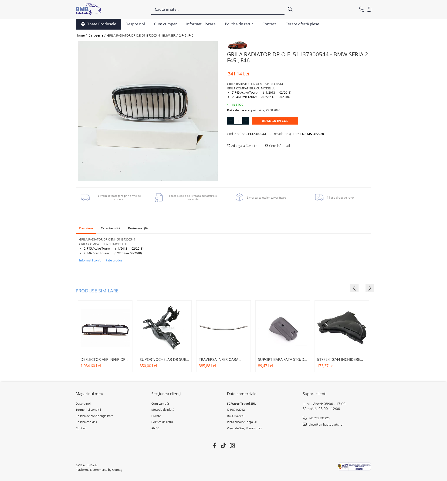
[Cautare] (290, 9)
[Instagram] (232, 445)
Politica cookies (86, 422)
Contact (269, 24)
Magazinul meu (89, 393)
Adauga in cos (275, 121)
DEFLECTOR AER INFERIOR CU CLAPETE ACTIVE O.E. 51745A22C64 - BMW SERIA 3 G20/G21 (105, 359)
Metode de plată (162, 409)
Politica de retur (239, 24)
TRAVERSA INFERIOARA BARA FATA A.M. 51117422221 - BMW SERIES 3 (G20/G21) (223, 359)
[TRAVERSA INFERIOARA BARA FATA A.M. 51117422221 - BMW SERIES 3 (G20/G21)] (223, 327)
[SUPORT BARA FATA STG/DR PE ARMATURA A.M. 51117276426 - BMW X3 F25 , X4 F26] (282, 327)
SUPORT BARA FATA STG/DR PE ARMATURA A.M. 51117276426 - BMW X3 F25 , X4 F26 (282, 359)
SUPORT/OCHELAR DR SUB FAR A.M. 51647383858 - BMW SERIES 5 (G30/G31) (163, 359)
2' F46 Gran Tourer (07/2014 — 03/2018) (261, 97)
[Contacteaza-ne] (361, 9)
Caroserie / (97, 35)
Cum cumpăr (165, 24)
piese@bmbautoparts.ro (325, 424)
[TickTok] (224, 445)
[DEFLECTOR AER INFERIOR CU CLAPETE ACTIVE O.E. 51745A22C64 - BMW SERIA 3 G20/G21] (105, 327)
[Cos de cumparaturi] (368, 9)
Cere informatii (279, 145)
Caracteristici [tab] (110, 228)
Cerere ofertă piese (302, 24)
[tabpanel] (148, 111)
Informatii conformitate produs (100, 260)
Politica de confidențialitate (94, 416)
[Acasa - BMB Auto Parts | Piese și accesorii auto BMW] (99, 9)
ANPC (155, 428)
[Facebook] (215, 445)
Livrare (156, 416)
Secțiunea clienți (166, 393)
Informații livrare (201, 24)
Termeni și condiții (88, 409)
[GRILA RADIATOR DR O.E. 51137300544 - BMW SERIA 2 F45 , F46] (148, 111)
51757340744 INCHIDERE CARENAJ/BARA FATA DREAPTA (338, 359)
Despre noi (135, 24)
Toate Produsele (101, 24)
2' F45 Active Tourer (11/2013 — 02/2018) (261, 92)
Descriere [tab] (86, 228)
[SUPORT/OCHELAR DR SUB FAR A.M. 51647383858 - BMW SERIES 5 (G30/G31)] (164, 327)
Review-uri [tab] (138, 228)
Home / (82, 35)
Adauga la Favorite (243, 145)
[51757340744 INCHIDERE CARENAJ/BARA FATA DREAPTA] (341, 327)
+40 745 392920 (318, 418)
